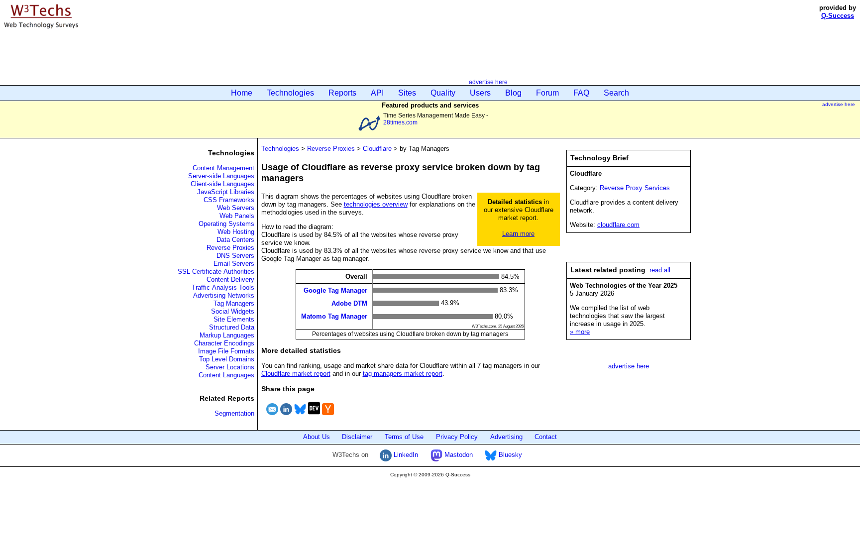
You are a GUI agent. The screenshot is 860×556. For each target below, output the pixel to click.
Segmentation (234, 413)
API (377, 93)
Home (241, 93)
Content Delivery (230, 279)
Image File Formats (226, 351)
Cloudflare (377, 148)
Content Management (223, 168)
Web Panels (236, 216)
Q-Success (837, 15)
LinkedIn (405, 454)
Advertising (506, 437)
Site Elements (234, 319)
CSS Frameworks (229, 200)
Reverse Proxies (230, 247)
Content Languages (226, 375)
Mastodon (457, 454)
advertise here (488, 82)
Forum (547, 93)
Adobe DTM (349, 303)
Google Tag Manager (335, 290)
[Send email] (272, 416)
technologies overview (376, 204)
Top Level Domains (226, 359)
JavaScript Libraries (225, 192)
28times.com (400, 122)
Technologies (290, 93)
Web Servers (235, 208)
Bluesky (509, 454)
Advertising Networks (223, 295)
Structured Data (231, 327)
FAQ (581, 93)
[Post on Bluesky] (300, 416)
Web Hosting (235, 231)
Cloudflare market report (295, 373)
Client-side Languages (222, 184)
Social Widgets (232, 311)
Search (616, 93)
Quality (442, 93)
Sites (407, 93)
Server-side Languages (221, 176)
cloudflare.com (618, 224)
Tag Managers (234, 303)
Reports (342, 93)
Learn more (518, 233)
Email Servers (234, 263)
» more (580, 331)
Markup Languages (227, 335)
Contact (546, 437)
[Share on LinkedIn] (286, 416)
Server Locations (230, 367)
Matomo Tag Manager (334, 316)
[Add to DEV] (314, 416)
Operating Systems (226, 223)
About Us (316, 437)
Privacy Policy (457, 437)
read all (659, 270)
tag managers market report (402, 373)
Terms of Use (404, 437)
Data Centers (235, 239)
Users (480, 93)
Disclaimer (357, 437)
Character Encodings (224, 343)
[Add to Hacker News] (328, 416)
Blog (513, 93)
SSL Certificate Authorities (216, 271)
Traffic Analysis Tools (223, 287)
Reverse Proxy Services (635, 188)
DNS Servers (235, 255)
